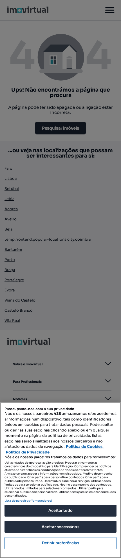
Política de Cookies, (85, 446)
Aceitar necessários (60, 526)
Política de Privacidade (28, 452)
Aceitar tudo (60, 510)
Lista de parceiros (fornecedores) (28, 500)
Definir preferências (60, 543)
